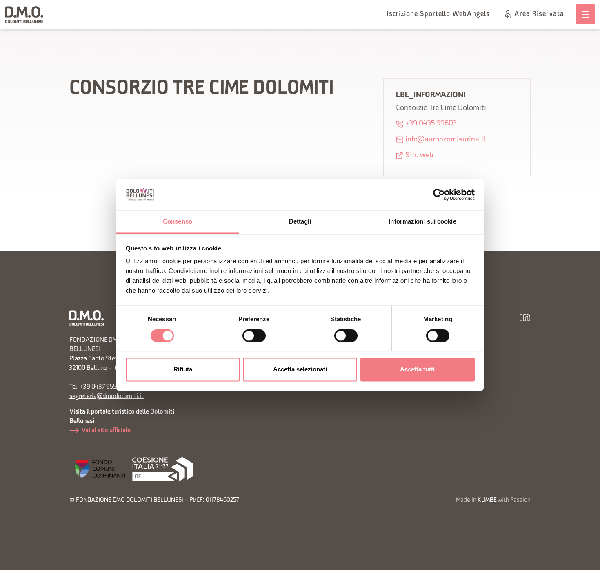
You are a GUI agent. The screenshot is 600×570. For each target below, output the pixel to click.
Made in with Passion (493, 500)
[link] (585, 14)
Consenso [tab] (177, 221)
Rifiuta (182, 369)
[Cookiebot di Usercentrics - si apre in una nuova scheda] (439, 194)
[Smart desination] (162, 469)
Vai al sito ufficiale (106, 430)
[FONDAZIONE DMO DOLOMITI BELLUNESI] (24, 14)
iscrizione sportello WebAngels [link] (438, 14)
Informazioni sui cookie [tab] (422, 221)
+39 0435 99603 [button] (431, 123)
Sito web (419, 155)
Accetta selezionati (300, 369)
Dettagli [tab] (300, 221)
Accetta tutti (417, 369)
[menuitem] (438, 14)
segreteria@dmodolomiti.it (106, 396)
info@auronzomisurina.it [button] (445, 139)
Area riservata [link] (539, 14)
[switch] (254, 335)
